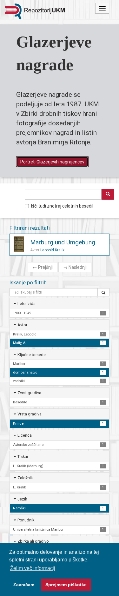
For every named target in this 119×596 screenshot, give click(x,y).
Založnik (25, 477)
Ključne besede (31, 354)
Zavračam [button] (23, 584)
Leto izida (26, 303)
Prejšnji (43, 267)
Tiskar (22, 456)
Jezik (22, 499)
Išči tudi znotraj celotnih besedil (62, 206)
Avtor (22, 324)
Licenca (24, 435)
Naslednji (75, 267)
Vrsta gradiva (29, 414)
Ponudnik (25, 520)
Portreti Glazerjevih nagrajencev (52, 161)
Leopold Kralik (52, 250)
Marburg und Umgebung (62, 242)
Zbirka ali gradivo (33, 541)
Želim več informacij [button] (32, 568)
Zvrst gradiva (29, 392)
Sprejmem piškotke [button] (66, 584)
